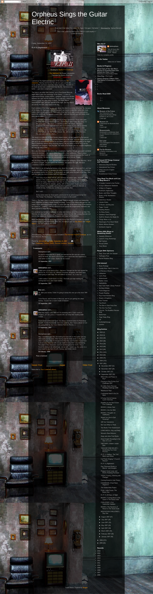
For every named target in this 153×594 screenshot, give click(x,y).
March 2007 (105, 531)
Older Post (87, 365)
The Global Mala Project (108, 487)
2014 (101, 344)
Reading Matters (104, 209)
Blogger (85, 587)
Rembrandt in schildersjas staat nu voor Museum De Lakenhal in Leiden (109, 134)
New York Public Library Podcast (109, 286)
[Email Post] (72, 241)
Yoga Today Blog (104, 317)
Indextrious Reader (105, 200)
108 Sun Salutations (107, 422)
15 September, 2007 (44, 261)
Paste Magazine (104, 290)
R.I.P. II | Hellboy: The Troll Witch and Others (109, 455)
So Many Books (104, 212)
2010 (101, 355)
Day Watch (78, 221)
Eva (39, 290)
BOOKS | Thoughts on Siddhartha (108, 413)
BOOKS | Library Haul (108, 407)
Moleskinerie (103, 278)
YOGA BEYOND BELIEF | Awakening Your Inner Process (109, 449)
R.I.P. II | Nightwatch (107, 463)
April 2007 (104, 528)
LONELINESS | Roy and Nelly (110, 430)
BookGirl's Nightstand (106, 190)
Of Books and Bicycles (106, 205)
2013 (101, 346)
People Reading (104, 293)
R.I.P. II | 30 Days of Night (109, 495)
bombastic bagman (105, 227)
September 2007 (106, 374)
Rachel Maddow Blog (106, 258)
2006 (101, 540)
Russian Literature (61, 243)
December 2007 (106, 366)
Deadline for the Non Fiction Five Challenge (110, 403)
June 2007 (105, 522)
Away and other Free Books (110, 436)
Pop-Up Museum (105, 149)
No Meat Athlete (104, 288)
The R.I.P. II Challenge (65, 70)
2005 (101, 543)
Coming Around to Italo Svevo (110, 480)
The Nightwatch (55, 73)
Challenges (39, 243)
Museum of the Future (107, 111)
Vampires (71, 243)
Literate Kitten (103, 202)
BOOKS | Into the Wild (108, 410)
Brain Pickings (103, 266)
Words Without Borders (106, 224)
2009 (101, 358)
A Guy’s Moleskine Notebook (108, 185)
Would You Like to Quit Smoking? (108, 418)
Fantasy (46, 243)
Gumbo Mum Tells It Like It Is (108, 268)
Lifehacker (102, 273)
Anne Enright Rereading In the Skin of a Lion (110, 440)
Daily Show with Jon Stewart (108, 253)
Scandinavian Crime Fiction (108, 174)
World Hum (102, 314)
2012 (101, 349)
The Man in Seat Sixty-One (108, 305)
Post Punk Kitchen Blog (107, 295)
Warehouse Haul (106, 390)
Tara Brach (102, 303)
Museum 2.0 (104, 122)
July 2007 (104, 519)
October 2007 (106, 371)
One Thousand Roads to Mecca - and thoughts (109, 467)
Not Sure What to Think (108, 425)
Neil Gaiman (103, 241)
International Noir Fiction (107, 167)
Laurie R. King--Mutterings (107, 239)
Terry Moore (103, 246)
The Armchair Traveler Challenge (75, 234)
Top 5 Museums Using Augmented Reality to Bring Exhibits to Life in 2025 (108, 114)
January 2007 (106, 536)
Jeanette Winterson (105, 236)
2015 (101, 341)
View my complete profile (105, 55)
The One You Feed (105, 308)
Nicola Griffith (103, 243)
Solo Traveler (103, 300)
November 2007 (106, 369)
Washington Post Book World (108, 222)
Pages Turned (103, 207)
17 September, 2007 (44, 327)
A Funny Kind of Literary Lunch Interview (108, 399)
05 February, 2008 (44, 351)
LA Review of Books (105, 271)
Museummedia (105, 130)
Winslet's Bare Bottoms (108, 433)
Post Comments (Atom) (48, 369)
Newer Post (37, 365)
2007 (101, 363)
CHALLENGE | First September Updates (108, 503)
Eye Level (103, 141)
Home (62, 365)
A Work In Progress (105, 188)
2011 (101, 352)
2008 (101, 361)
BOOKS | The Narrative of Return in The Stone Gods (110, 508)
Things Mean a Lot (105, 219)
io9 (100, 319)
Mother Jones (103, 281)
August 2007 (105, 517)
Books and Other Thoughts (107, 193)
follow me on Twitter (114, 62)
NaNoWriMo (103, 283)
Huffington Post (104, 256)
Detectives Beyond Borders (108, 165)
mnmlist (101, 324)
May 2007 (104, 525)
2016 (101, 338)
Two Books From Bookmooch (110, 428)
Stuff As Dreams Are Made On (109, 217)
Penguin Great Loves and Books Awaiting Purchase (110, 472)
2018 (101, 335)
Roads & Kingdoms (105, 298)
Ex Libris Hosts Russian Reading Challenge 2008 (109, 387)
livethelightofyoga (104, 322)
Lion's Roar (102, 276)
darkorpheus (42, 268)
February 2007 (106, 534)
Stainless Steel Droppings (107, 214)
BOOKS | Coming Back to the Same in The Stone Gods (110, 498)
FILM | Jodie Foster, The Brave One (109, 491)
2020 (101, 332)
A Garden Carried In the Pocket (109, 183)
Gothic (52, 243)
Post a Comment (41, 356)
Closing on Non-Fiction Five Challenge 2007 (110, 382)
